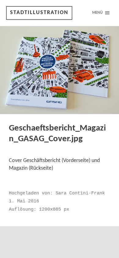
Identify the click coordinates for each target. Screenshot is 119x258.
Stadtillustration (39, 13)
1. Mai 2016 (24, 201)
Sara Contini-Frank (80, 193)
